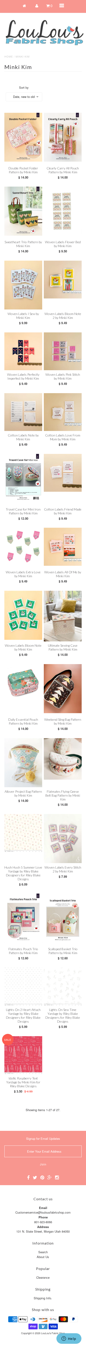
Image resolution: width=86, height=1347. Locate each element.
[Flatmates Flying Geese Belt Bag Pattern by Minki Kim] (63, 759)
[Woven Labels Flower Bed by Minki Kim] (63, 210)
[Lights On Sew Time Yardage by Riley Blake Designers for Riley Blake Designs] (63, 986)
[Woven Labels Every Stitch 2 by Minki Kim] (63, 838)
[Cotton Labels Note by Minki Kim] (23, 412)
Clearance (43, 1277)
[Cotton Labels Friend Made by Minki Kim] (63, 473)
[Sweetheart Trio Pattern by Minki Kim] (23, 211)
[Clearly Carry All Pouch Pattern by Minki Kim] (63, 137)
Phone (43, 1217)
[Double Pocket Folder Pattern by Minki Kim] (23, 137)
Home (8, 56)
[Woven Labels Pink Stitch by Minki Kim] (63, 351)
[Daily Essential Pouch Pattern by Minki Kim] (23, 683)
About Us (43, 1257)
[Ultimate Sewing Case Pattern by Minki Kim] (63, 616)
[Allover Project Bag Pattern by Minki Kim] (23, 762)
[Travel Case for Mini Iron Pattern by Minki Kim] (23, 478)
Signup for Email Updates (43, 1138)
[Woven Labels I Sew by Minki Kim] (23, 285)
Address (43, 1227)
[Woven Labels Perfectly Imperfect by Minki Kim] (23, 351)
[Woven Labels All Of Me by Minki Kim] (63, 547)
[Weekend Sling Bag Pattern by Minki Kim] (63, 688)
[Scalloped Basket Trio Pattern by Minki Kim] (63, 918)
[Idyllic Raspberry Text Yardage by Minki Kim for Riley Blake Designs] (23, 1055)
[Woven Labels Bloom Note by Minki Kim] (23, 615)
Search (43, 1252)
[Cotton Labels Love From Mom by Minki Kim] (63, 412)
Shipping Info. (43, 1298)
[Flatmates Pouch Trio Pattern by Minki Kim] (23, 918)
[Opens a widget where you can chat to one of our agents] (68, 1339)
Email (43, 1208)
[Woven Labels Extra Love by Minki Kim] (23, 547)
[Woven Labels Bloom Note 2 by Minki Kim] (63, 279)
